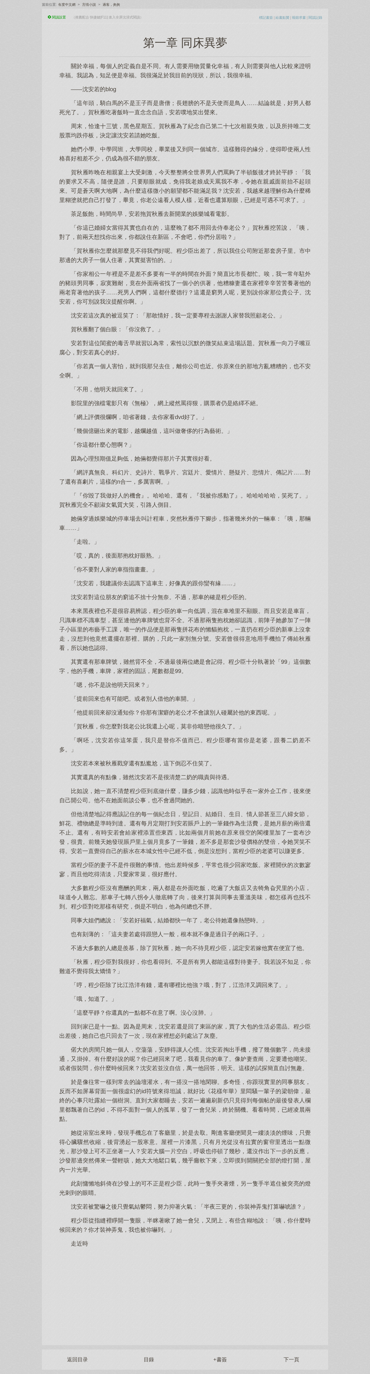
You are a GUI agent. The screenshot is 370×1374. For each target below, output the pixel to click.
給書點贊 (282, 18)
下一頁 (291, 1359)
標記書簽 (266, 18)
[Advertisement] (185, 1293)
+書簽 (220, 1359)
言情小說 (89, 5)
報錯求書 (299, 18)
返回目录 (77, 1359)
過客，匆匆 (111, 5)
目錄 (149, 1359)
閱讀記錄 (315, 18)
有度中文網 (66, 5)
